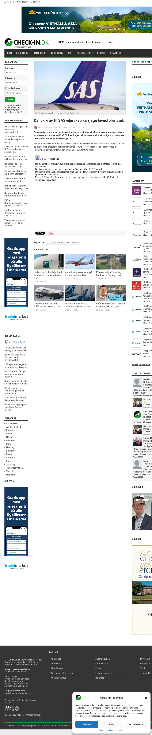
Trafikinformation (14, 468)
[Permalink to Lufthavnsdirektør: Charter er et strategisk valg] (111, 300)
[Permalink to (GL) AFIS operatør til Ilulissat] (136, 239)
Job (69, 53)
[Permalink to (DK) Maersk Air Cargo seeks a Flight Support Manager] (136, 335)
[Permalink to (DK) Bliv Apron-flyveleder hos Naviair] (136, 358)
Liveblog (10, 447)
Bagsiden (10, 430)
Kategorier (39, 53)
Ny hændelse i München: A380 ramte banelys (47, 305)
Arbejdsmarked (13, 427)
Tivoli (142, 668)
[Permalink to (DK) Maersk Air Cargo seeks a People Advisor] (136, 347)
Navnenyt (10, 451)
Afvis (111, 724)
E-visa (98, 668)
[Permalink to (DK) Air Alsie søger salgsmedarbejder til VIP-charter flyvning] (136, 250)
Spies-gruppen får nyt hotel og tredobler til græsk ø (14, 374)
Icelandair (99, 678)
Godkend (87, 724)
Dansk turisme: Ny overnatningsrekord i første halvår (14, 391)
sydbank (75, 242)
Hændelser (11, 440)
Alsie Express (57, 668)
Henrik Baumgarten (13, 681)
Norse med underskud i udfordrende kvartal (77, 305)
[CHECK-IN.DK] (26, 45)
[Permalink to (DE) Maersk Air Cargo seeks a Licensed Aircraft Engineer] (136, 324)
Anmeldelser (12, 423)
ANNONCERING (22, 2)
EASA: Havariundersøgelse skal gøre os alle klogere (15, 203)
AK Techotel (56, 663)
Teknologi (10, 464)
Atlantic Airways (58, 678)
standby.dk (115, 53)
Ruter (8, 461)
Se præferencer (136, 724)
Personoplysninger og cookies (111, 730)
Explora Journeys (103, 673)
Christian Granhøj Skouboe (16, 679)
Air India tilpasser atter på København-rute (78, 274)
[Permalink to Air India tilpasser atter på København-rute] (80, 269)
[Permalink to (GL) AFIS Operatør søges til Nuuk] (136, 228)
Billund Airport (102, 663)
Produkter (11, 457)
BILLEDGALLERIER (85, 53)
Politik (9, 454)
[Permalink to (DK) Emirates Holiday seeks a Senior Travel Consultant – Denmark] (136, 289)
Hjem (9, 53)
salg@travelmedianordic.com (18, 693)
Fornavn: (9, 68)
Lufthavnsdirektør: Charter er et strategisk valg (111, 305)
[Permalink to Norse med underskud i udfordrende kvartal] (80, 300)
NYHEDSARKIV (56, 53)
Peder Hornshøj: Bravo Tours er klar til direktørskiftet (14, 357)
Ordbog (101, 53)
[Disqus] (80, 191)
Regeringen (58, 242)
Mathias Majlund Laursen (16, 686)
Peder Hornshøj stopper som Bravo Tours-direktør (15, 407)
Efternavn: (10, 78)
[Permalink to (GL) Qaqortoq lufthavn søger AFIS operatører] (136, 206)
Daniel (146, 379)
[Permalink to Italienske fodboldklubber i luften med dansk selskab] (49, 269)
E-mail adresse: (13, 88)
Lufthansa (145, 659)
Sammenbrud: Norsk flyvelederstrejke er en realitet (89, 42)
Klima (8, 444)
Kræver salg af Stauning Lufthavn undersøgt (108, 274)
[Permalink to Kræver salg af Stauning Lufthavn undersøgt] (111, 269)
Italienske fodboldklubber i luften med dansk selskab (48, 274)
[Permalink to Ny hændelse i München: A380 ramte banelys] (49, 300)
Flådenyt (10, 437)
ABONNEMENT (10, 2)
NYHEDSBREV (35, 2)
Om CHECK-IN (22, 53)
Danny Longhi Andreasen (16, 683)
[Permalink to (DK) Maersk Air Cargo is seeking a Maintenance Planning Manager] (136, 313)
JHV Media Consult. (32, 715)
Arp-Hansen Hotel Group (62, 673)
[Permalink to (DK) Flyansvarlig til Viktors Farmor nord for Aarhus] (136, 194)
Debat (9, 433)
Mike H (146, 461)
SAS (67, 242)
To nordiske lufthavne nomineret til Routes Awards (14, 223)
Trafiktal (10, 471)
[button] (146, 697)
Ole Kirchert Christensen (48, 127)
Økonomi (65, 127)
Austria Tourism (102, 659)
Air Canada (56, 659)
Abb (49, 242)
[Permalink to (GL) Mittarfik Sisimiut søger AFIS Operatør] (136, 217)
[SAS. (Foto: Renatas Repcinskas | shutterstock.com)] (80, 109)
